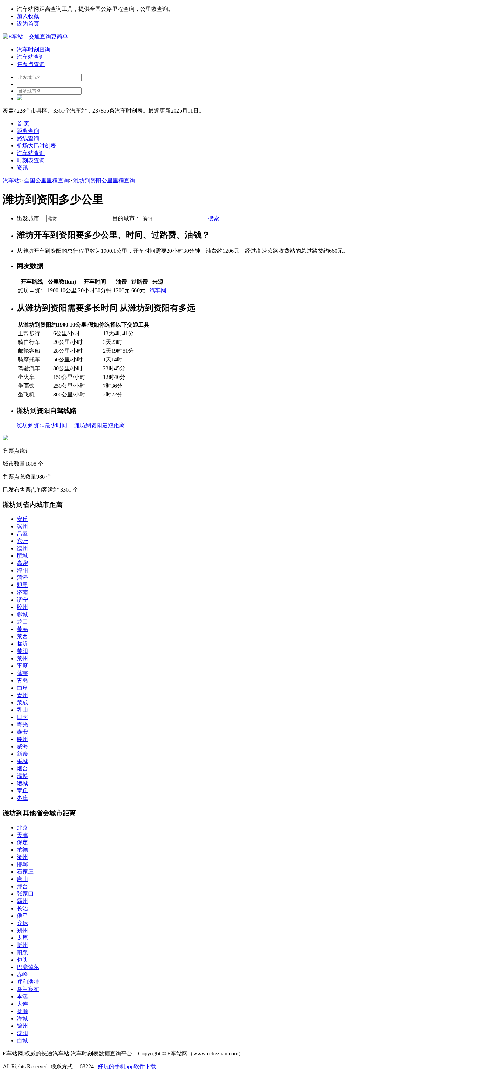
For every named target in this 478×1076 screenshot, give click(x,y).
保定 (22, 842)
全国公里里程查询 (46, 181)
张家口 (25, 894)
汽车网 (157, 290)
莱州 (22, 658)
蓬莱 (22, 673)
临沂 (22, 644)
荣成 (22, 702)
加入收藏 (28, 16)
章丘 (22, 791)
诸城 (22, 783)
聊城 (22, 614)
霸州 (22, 901)
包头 (22, 960)
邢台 (22, 886)
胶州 (22, 607)
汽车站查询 (31, 57)
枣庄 (22, 798)
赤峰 (22, 974)
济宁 (22, 600)
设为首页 (28, 24)
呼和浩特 (28, 982)
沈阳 (22, 1033)
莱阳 (22, 651)
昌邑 (22, 534)
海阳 (22, 570)
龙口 (22, 622)
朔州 (22, 930)
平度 (22, 666)
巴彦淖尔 (28, 967)
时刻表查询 (31, 160)
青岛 (22, 680)
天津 (22, 835)
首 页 (23, 124)
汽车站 (11, 181)
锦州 (22, 1026)
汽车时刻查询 (33, 49)
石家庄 (25, 872)
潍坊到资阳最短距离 (99, 425)
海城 (22, 1018)
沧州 (22, 857)
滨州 (22, 526)
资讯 (22, 168)
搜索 (213, 218)
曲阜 (22, 688)
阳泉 (22, 952)
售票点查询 (31, 64)
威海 (22, 746)
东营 (22, 541)
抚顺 (22, 1011)
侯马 (22, 916)
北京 (22, 828)
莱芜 (22, 629)
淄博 (22, 776)
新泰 (22, 754)
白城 (22, 1040)
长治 (22, 908)
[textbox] (78, 218)
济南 (22, 592)
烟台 (22, 769)
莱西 (22, 636)
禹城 (22, 761)
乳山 (22, 710)
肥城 (22, 556)
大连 (22, 1004)
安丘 (22, 519)
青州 (22, 695)
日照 (22, 717)
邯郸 (22, 864)
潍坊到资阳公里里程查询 (104, 181)
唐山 (22, 879)
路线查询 (28, 138)
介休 (22, 923)
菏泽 (22, 578)
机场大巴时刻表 (36, 146)
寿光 (22, 724)
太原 (22, 938)
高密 (22, 563)
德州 (22, 548)
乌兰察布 (28, 989)
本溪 (22, 996)
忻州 (22, 945)
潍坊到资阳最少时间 (42, 425)
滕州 (22, 739)
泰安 (22, 732)
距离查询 (28, 131)
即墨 (22, 585)
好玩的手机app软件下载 (127, 1066)
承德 (22, 850)
